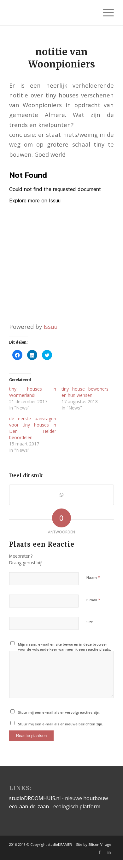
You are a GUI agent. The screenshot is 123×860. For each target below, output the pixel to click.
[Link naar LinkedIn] (109, 852)
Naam (93, 577)
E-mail (93, 599)
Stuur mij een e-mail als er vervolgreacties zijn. (59, 712)
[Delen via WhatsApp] (61, 494)
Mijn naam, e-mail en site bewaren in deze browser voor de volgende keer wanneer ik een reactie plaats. (64, 647)
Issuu (51, 326)
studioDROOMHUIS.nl (35, 798)
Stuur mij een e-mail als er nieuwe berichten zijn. (60, 724)
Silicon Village (99, 844)
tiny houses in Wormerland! (32, 392)
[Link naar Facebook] (99, 852)
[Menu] (105, 12)
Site (89, 621)
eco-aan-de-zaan (29, 806)
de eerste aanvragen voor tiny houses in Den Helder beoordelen (32, 427)
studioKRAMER (60, 844)
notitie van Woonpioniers (61, 58)
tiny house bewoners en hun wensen (85, 392)
